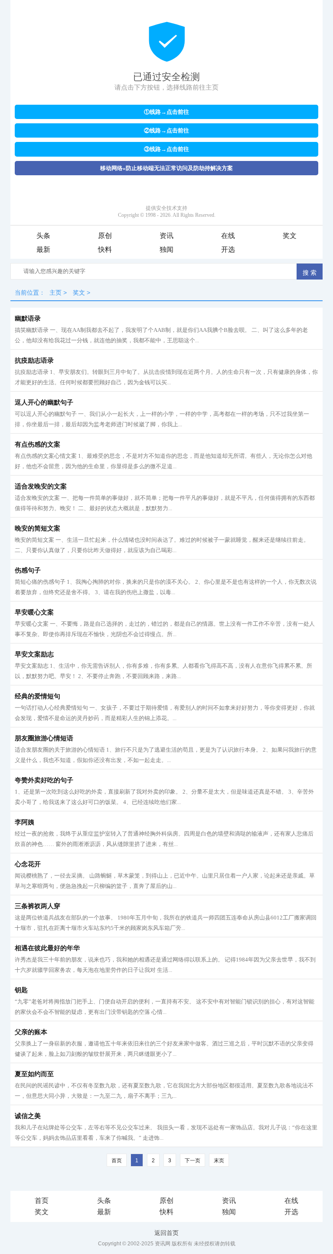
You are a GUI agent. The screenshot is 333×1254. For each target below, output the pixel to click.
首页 (42, 1200)
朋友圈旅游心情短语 (44, 738)
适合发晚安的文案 (41, 486)
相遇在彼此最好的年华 (47, 948)
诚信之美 (28, 1116)
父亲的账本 (31, 1032)
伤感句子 (28, 570)
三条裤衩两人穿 (37, 906)
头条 (43, 235)
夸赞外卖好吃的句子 (44, 780)
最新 (43, 249)
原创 (105, 235)
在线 (228, 235)
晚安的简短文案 (37, 528)
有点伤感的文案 (37, 444)
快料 (105, 249)
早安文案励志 (34, 654)
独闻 (166, 249)
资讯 (166, 235)
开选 (228, 249)
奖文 (290, 235)
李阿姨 (24, 822)
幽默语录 (28, 318)
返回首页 (166, 1232)
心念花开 (28, 864)
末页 (219, 1161)
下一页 (192, 1161)
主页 (55, 292)
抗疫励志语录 (34, 360)
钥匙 (21, 990)
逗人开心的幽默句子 (44, 402)
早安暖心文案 (34, 612)
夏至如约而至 (34, 1074)
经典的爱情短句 (37, 696)
